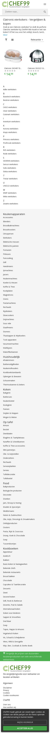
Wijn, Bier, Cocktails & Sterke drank (17, 645)
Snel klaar (7, 621)
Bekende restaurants (11, 572)
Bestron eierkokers (11, 100)
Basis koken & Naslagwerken (15, 564)
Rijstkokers (7, 311)
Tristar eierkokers (10, 178)
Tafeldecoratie (9, 474)
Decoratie (7, 495)
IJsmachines (8, 270)
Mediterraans (8, 511)
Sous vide (7, 323)
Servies (6, 470)
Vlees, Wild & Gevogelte (13, 641)
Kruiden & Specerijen (11, 507)
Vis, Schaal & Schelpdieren (14, 637)
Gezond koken (9, 596)
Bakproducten (9, 486)
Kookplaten (8, 291)
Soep (5, 539)
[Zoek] (45, 12)
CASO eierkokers (10, 107)
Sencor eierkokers (10, 164)
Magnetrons (8, 295)
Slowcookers (8, 315)
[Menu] (45, 4)
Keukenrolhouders (10, 368)
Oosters (6, 527)
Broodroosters (9, 229)
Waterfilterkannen (10, 352)
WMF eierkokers (10, 193)
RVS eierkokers (9, 150)
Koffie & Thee (9, 287)
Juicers (5, 274)
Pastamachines (9, 303)
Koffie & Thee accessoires (14, 446)
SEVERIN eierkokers (11, 161)
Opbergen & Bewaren (12, 376)
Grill (4, 262)
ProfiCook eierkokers (12, 143)
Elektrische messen (11, 242)
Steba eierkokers (10, 171)
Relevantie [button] (36, 39)
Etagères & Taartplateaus (13, 437)
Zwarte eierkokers (10, 203)
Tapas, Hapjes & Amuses (13, 629)
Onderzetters (8, 458)
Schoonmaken (9, 380)
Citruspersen (8, 233)
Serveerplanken (9, 466)
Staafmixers (8, 327)
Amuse (6, 425)
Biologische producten (12, 490)
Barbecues (7, 397)
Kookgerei (7, 405)
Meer (5, 35)
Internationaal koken (11, 609)
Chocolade (7, 580)
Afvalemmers (8, 360)
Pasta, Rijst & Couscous (13, 531)
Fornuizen (7, 250)
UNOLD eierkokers (11, 186)
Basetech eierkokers (11, 96)
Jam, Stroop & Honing (12, 503)
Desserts (7, 588)
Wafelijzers (7, 348)
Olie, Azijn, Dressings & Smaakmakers (19, 519)
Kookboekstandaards (12, 372)
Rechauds (7, 307)
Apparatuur (7, 552)
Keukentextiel (8, 401)
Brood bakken (9, 576)
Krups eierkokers (10, 132)
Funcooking (8, 258)
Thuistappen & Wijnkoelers (14, 335)
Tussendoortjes (9, 543)
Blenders (6, 221)
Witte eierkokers (10, 196)
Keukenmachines (10, 278)
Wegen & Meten (10, 417)
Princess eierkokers (11, 139)
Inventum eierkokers (11, 121)
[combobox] (25, 12)
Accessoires (8, 217)
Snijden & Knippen (10, 413)
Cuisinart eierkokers (11, 114)
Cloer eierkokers (10, 111)
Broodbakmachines (11, 225)
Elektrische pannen (11, 246)
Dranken (6, 499)
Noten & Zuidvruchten (12, 515)
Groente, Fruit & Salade (13, 605)
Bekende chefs (9, 568)
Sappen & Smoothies (12, 617)
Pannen (6, 409)
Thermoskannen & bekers (14, 384)
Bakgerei (6, 393)
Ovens (5, 299)
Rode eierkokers (10, 153)
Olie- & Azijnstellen (11, 454)
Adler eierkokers (9, 89)
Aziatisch (6, 556)
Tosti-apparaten (9, 340)
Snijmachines (8, 319)
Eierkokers (7, 238)
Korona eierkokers (10, 128)
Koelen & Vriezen (10, 282)
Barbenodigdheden (11, 364)
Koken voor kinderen (11, 613)
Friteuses (7, 254)
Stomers (6, 331)
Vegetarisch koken (10, 633)
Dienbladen (7, 433)
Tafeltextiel (7, 478)
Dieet (5, 592)
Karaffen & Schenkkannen (13, 441)
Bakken (6, 560)
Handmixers (8, 266)
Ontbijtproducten (10, 523)
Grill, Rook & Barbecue (12, 601)
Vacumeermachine (10, 344)
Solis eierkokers (9, 168)
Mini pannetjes (9, 450)
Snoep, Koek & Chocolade (14, 535)
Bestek (6, 429)
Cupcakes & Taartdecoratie (14, 584)
